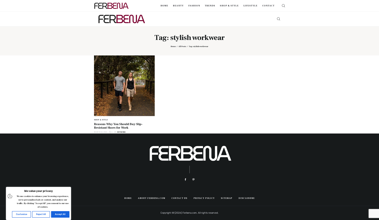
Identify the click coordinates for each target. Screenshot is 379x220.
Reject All (41, 214)
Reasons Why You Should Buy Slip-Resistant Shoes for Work (118, 126)
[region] (38, 203)
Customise (21, 214)
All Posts (182, 46)
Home (173, 46)
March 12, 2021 (100, 132)
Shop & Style (101, 120)
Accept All (60, 214)
